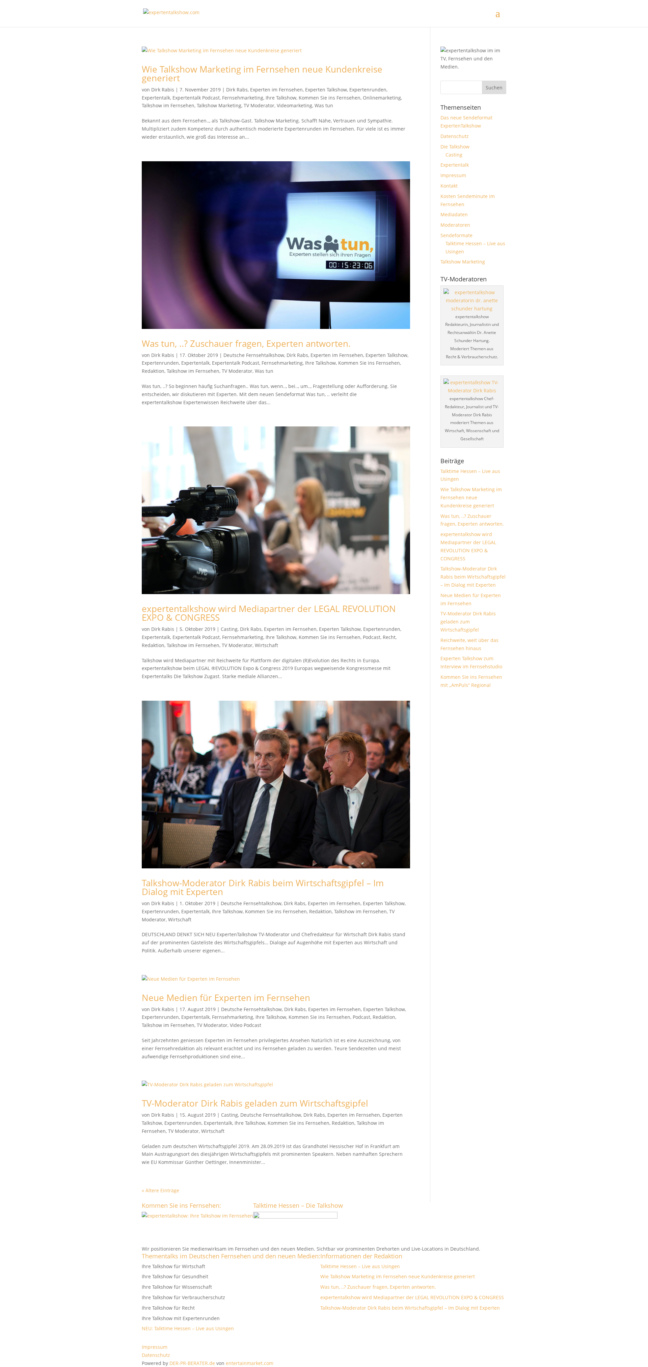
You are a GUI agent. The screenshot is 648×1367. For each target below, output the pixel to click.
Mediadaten (454, 214)
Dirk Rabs (237, 89)
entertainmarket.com (249, 1363)
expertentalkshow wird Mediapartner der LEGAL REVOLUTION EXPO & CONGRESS (269, 613)
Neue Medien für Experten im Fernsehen (226, 998)
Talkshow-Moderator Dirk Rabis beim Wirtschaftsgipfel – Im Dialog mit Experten (263, 887)
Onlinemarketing (382, 97)
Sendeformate (456, 235)
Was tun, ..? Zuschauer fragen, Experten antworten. (246, 343)
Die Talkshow (454, 146)
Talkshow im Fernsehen (168, 105)
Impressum (453, 175)
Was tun (324, 105)
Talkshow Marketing (219, 105)
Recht (389, 637)
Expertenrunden (367, 89)
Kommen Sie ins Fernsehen (329, 97)
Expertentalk (156, 97)
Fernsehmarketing (242, 97)
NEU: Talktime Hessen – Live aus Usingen (188, 1328)
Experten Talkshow (326, 89)
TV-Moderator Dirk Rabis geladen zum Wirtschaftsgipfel (255, 1103)
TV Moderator (259, 105)
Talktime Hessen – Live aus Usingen (360, 1266)
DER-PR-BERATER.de (192, 1363)
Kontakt (449, 186)
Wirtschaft (266, 645)
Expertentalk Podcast (196, 97)
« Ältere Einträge (160, 1190)
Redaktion (153, 371)
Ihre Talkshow (281, 97)
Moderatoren (455, 225)
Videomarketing (294, 105)
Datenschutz (454, 136)
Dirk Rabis (162, 89)
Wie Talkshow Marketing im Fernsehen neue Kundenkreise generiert (262, 73)
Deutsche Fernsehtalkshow (253, 355)
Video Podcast (245, 1025)
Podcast (371, 637)
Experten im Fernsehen (276, 89)
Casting (229, 629)
